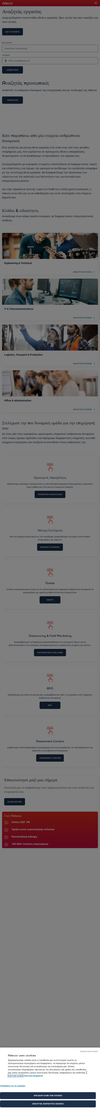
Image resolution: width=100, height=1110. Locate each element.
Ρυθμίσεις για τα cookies (12, 1086)
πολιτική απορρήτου (33, 1076)
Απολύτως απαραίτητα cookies (48, 1104)
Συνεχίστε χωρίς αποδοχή (89, 1051)
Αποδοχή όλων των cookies (48, 1096)
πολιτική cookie (15, 1076)
